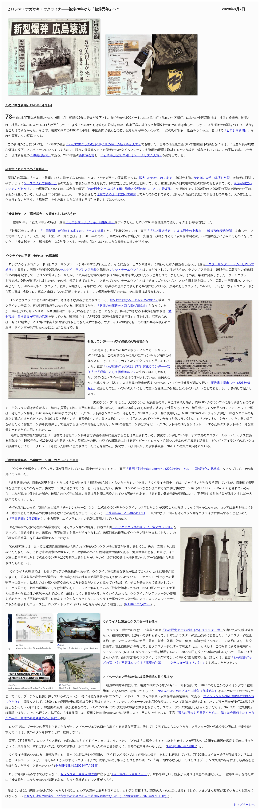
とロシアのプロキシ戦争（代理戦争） (188, 690)
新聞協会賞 (86, 155)
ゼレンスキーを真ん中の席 (79, 774)
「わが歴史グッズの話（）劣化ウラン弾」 (142, 527)
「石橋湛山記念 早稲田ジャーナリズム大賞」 (131, 155)
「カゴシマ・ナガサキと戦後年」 (90, 222)
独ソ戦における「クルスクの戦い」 (134, 300)
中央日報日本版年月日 (76, 765)
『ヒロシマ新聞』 (235, 130)
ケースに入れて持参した (40, 183)
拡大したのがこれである (155, 177)
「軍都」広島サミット (129, 774)
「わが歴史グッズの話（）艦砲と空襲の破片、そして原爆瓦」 (129, 188)
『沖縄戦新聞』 (40, 155)
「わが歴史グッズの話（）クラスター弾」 (192, 630)
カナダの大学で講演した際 (211, 177)
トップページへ (244, 804)
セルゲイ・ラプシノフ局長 (78, 269)
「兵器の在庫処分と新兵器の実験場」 (122, 305)
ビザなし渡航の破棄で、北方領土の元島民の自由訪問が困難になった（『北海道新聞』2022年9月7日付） (96, 796)
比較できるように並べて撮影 (116, 194)
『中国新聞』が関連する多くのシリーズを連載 (72, 230)
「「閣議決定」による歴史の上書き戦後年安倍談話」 (191, 230)
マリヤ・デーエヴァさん (125, 269)
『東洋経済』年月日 (125, 513)
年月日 (138, 604)
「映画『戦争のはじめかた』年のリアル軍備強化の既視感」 (174, 468)
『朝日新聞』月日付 (24, 518)
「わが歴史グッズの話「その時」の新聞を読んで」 (103, 144)
